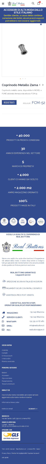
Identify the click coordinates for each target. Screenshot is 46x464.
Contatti (5, 353)
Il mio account (7, 356)
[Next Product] (42, 85)
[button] (41, 26)
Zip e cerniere (7, 378)
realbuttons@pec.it (36, 330)
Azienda (5, 350)
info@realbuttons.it (36, 325)
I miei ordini (6, 358)
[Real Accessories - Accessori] (13, 225)
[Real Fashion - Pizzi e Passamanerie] (40, 225)
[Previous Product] (39, 85)
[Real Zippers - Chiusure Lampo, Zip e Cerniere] (22, 225)
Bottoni (4, 373)
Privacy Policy (6, 453)
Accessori (5, 375)
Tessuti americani (8, 384)
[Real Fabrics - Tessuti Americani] (31, 225)
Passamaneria (7, 381)
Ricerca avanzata (8, 361)
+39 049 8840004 (37, 312)
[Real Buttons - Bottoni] (4, 225)
